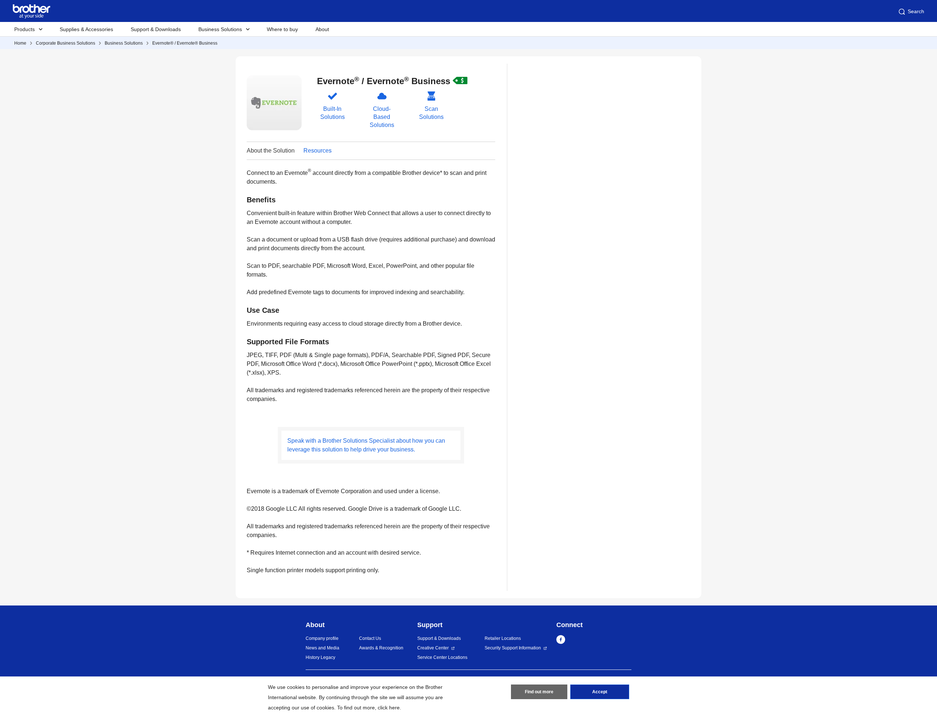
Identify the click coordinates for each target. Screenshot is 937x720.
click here (389, 707)
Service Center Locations (442, 657)
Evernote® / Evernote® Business (184, 43)
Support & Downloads (156, 29)
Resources (317, 150)
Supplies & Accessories (86, 29)
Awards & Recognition (381, 647)
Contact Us (370, 638)
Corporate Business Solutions (65, 43)
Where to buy (282, 29)
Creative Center (433, 647)
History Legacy (320, 657)
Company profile (322, 638)
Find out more (539, 691)
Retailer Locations (503, 638)
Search (916, 11)
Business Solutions (124, 43)
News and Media (322, 647)
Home (20, 43)
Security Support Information (513, 647)
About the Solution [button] (271, 150)
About (322, 29)
